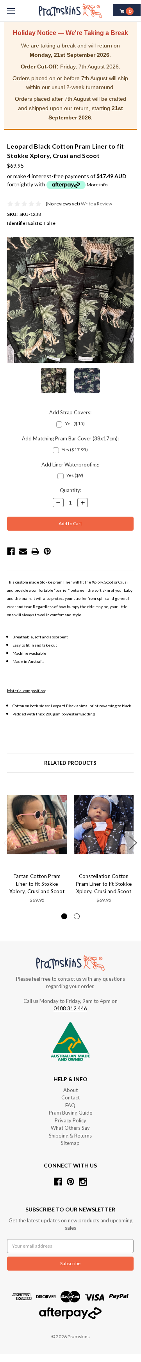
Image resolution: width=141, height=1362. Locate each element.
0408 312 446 (70, 1008)
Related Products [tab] (70, 763)
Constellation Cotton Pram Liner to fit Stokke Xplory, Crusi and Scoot (104, 883)
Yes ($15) (75, 423)
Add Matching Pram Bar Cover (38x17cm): (70, 438)
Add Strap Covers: (70, 412)
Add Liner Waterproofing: (70, 464)
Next (133, 843)
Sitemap (70, 1143)
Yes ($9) (74, 475)
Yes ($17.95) (75, 449)
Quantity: (70, 490)
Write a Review (96, 204)
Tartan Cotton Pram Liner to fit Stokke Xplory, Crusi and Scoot (37, 883)
